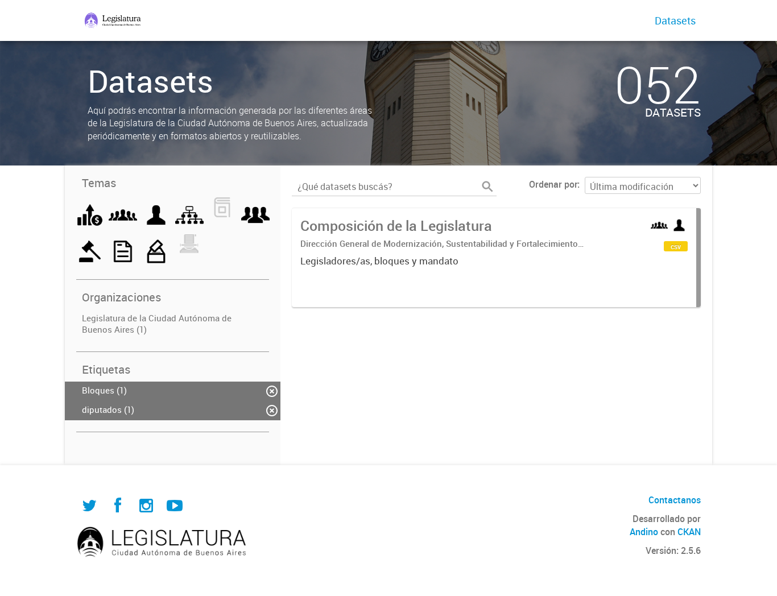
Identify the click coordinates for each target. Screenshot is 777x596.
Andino (644, 531)
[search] (487, 186)
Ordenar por (553, 184)
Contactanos (674, 500)
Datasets (675, 20)
